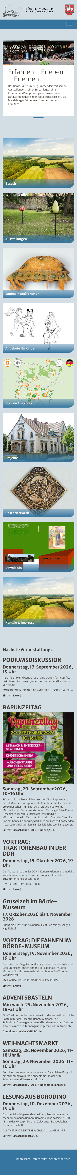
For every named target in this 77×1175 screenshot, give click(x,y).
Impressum (23, 1158)
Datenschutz (39, 1158)
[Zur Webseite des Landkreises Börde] (67, 10)
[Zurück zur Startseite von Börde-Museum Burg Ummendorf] (29, 10)
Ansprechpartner (59, 1158)
